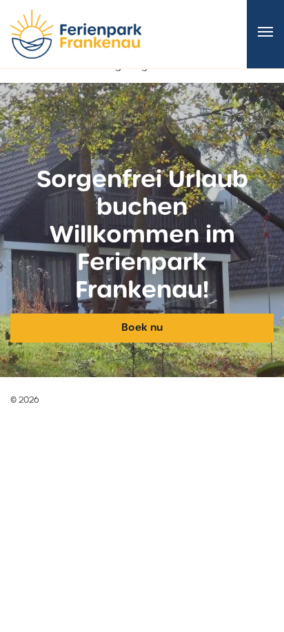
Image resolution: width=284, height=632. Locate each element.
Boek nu (142, 327)
